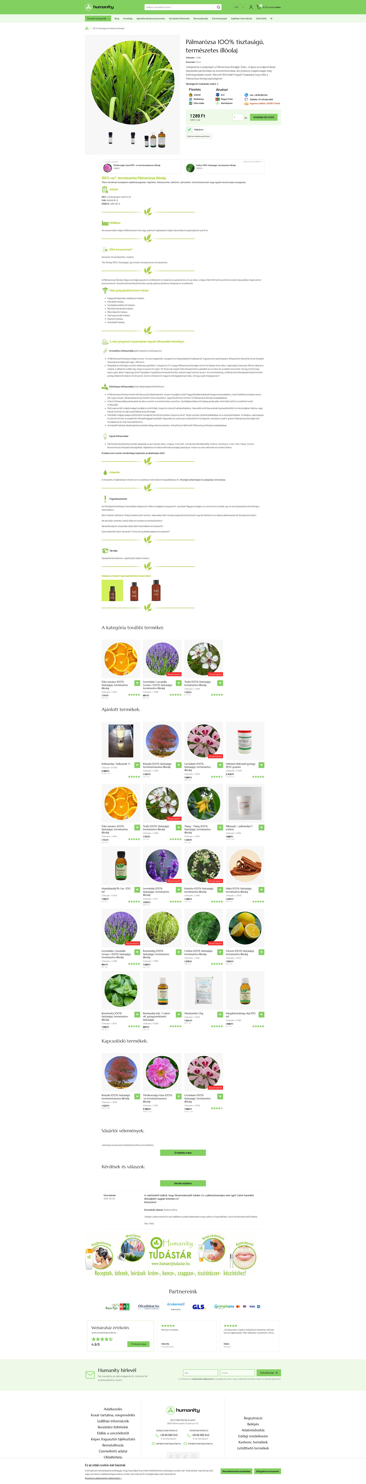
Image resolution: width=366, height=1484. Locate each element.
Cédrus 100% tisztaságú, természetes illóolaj (198, 952)
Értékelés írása (183, 1152)
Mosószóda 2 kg (193, 1013)
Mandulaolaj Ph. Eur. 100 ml (116, 890)
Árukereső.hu (176, 1309)
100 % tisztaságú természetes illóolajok (109, 28)
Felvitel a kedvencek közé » (198, 136)
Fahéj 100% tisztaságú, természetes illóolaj (239, 890)
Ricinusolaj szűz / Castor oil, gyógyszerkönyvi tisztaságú (156, 1016)
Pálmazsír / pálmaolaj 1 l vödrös (239, 828)
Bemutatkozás (201, 18)
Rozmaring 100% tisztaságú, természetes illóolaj (156, 954)
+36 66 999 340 (169, 1435)
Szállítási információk (241, 18)
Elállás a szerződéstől (113, 1433)
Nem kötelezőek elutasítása (236, 1471)
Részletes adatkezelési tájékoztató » (103, 1478)
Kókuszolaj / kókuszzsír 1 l (116, 763)
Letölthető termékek (253, 1448)
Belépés (253, 1424)
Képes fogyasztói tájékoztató (113, 1439)
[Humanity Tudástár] (170, 1254)
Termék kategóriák (98, 18)
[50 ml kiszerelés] (134, 590)
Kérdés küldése (183, 1183)
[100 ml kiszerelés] (156, 590)
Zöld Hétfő (261, 18)
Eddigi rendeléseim (253, 1436)
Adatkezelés (113, 1409)
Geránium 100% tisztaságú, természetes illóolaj (197, 767)
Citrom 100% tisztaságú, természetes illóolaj (240, 952)
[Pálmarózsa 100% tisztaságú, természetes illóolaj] (110, 138)
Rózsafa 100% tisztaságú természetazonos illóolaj (157, 765)
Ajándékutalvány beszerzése (151, 18)
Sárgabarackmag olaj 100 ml (240, 1015)
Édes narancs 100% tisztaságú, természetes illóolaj (115, 685)
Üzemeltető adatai (113, 1451)
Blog (117, 18)
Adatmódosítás (253, 1430)
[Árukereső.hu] (176, 1305)
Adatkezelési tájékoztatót (202, 1379)
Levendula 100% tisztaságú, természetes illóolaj (156, 892)
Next (277, 1335)
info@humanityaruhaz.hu (200, 1443)
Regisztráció (253, 1418)
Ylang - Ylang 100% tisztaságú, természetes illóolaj (197, 829)
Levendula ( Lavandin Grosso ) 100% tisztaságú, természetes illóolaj (157, 685)
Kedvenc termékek (253, 1442)
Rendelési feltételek (179, 18)
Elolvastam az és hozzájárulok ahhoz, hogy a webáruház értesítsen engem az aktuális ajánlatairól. (231, 1379)
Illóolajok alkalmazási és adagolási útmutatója (202, 479)
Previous (157, 1335)
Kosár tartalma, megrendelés (113, 1415)
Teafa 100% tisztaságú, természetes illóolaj (197, 683)
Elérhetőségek (219, 18)
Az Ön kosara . (272, 7)
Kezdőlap (128, 18)
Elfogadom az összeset (267, 1471)
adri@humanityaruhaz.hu (168, 1443)
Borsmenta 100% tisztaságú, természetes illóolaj (115, 1016)
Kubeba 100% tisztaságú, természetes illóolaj (199, 890)
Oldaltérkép (113, 1457)
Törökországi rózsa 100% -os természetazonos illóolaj (157, 1098)
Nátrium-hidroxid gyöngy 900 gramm (240, 765)
